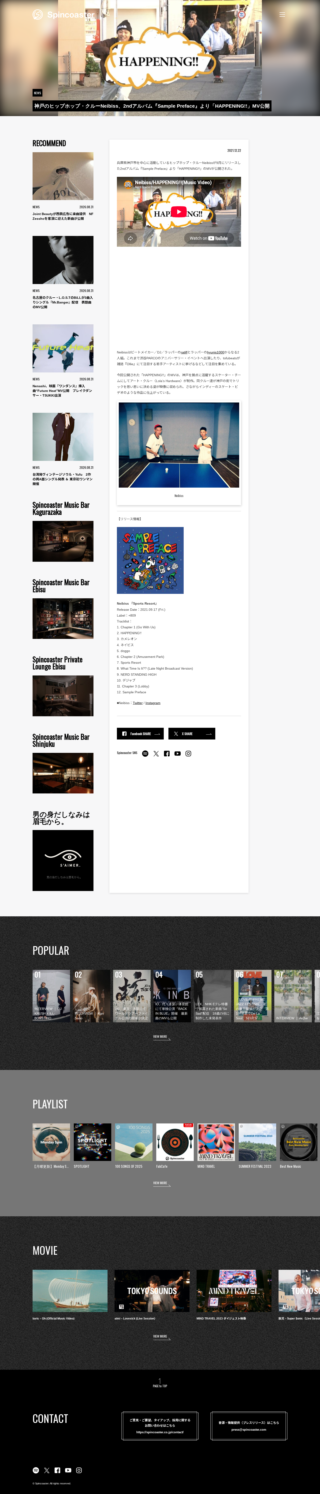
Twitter (138, 703)
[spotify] (145, 756)
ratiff (184, 352)
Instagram (152, 703)
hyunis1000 (215, 352)
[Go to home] (63, 14)
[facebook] (167, 756)
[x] (156, 756)
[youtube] (177, 756)
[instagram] (188, 756)
